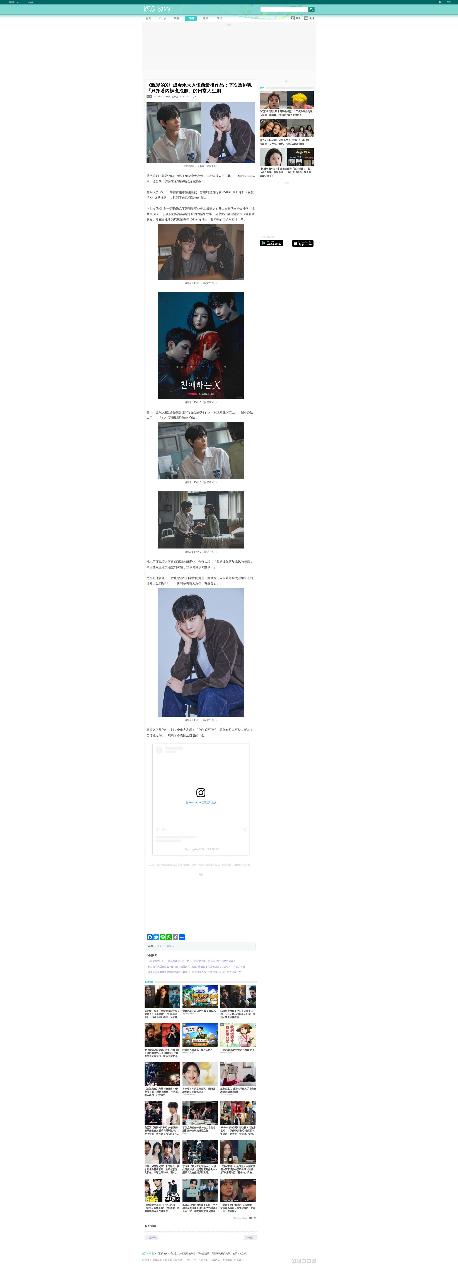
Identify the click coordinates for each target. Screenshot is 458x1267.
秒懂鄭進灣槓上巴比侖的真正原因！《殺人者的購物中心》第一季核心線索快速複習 (237, 1014)
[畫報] (220, 19)
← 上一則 (151, 1237)
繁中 (441, 2)
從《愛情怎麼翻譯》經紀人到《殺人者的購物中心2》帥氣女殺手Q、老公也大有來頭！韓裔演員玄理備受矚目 (162, 1053)
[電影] (206, 19)
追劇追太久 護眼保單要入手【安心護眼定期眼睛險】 (238, 1090)
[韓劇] (192, 19)
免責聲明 (203, 1260)
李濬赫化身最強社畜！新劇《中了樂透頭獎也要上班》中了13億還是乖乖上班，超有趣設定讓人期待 (200, 1208)
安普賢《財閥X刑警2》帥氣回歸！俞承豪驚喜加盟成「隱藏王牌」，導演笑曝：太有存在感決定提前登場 (162, 1130)
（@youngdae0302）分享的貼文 (200, 849)
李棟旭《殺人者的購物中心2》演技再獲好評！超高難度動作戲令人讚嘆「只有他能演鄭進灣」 (199, 1169)
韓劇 (149, 96)
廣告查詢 (227, 1260)
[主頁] (149, 19)
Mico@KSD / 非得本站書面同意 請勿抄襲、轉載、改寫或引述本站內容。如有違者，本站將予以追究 (198, 865)
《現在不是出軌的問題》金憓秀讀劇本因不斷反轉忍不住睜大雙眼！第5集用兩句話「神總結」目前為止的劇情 (237, 1169)
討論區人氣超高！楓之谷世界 (197, 1049)
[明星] (177, 19)
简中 (449, 2)
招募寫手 (238, 1260)
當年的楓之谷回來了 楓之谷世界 (199, 1011)
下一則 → (251, 1237)
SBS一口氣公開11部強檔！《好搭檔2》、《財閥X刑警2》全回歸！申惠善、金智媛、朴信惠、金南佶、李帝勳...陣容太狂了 (238, 1130)
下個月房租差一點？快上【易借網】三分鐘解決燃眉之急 (198, 1129)
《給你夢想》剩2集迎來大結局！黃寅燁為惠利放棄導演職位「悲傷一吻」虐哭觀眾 (237, 1208)
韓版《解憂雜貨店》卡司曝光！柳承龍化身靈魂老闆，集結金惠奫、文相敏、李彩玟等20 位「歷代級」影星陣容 (162, 1169)
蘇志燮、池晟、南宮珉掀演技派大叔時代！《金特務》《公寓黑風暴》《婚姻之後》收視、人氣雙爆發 (162, 1014)
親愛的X (171, 946)
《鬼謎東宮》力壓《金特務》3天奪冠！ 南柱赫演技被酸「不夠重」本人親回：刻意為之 (162, 1091)
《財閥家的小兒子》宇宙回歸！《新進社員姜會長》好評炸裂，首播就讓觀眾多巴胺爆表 (162, 1208)
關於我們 (191, 1260)
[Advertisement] (201, 902)
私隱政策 (215, 1260)
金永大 (160, 946)
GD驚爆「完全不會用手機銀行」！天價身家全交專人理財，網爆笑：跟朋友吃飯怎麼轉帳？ (286, 113)
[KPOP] (163, 19)
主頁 (144, 1253)
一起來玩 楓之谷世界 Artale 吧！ (237, 1049)
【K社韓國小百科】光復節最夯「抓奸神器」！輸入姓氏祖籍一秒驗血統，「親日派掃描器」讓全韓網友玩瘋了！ (285, 172)
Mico (188, 96)
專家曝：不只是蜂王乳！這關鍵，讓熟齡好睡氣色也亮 (199, 1090)
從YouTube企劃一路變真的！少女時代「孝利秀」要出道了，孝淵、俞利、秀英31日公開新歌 (285, 142)
